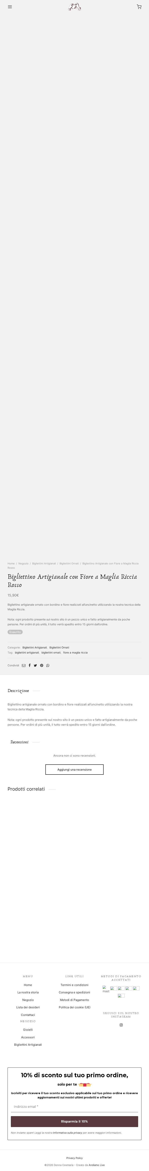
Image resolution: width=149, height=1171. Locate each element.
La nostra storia (28, 992)
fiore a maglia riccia (75, 652)
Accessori (28, 1037)
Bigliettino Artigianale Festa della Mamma (120, 861)
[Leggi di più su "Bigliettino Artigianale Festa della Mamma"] (121, 846)
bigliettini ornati (51, 652)
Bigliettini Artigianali (44, 563)
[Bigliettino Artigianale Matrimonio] (74, 828)
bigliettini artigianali (27, 652)
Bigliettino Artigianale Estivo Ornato (27, 861)
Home (11, 563)
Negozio (23, 563)
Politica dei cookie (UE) (74, 1007)
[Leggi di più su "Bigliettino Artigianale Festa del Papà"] (27, 923)
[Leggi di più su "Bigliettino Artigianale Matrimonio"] (74, 846)
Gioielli (28, 1030)
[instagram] (121, 1025)
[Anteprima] (36, 846)
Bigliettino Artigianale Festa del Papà (26, 938)
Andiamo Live (97, 1165)
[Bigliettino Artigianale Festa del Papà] (28, 905)
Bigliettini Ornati (69, 563)
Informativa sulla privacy (67, 1132)
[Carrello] (139, 6)
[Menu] (10, 6)
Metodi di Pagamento (74, 1000)
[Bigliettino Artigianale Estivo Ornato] (28, 828)
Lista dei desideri (28, 1007)
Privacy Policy (74, 1158)
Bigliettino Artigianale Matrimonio (69, 861)
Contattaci (28, 1015)
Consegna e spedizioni (74, 992)
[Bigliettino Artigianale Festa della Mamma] (121, 828)
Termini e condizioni (74, 985)
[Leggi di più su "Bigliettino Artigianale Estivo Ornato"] (27, 846)
